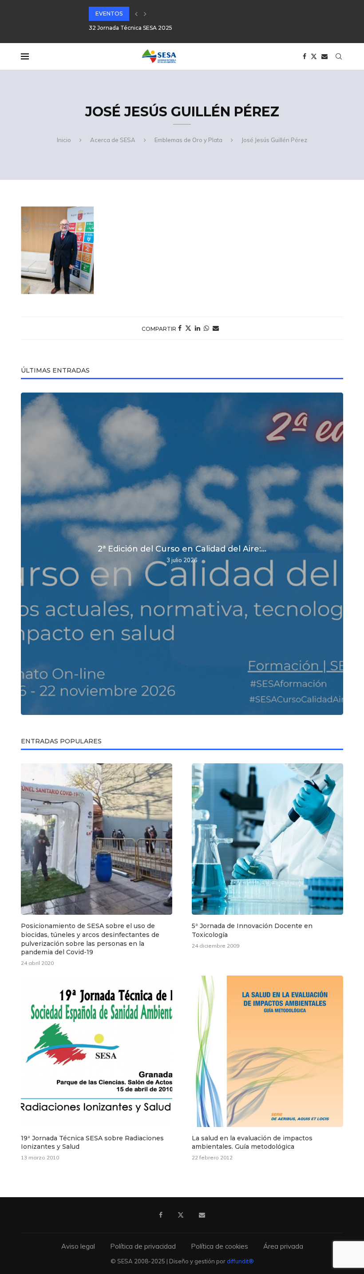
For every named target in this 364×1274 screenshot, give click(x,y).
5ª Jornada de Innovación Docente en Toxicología (252, 930)
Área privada (283, 1246)
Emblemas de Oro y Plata (188, 139)
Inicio (64, 139)
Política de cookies (219, 1246)
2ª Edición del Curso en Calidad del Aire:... (182, 549)
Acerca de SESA (112, 139)
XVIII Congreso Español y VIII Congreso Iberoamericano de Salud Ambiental (190, 13)
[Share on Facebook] (180, 328)
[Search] (338, 56)
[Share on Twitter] (188, 328)
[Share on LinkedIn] (197, 328)
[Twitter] (314, 56)
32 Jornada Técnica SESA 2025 (130, 27)
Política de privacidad (143, 1246)
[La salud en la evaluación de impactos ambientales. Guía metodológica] (267, 1051)
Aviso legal (78, 1246)
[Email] (324, 56)
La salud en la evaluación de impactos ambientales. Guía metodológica (252, 1142)
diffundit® (240, 1261)
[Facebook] (304, 56)
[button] (136, 14)
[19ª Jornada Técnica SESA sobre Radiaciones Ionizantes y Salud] (96, 1051)
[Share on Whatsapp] (206, 328)
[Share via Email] (216, 328)
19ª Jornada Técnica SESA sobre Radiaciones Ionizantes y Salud (92, 1142)
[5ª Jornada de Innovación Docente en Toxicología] (267, 839)
